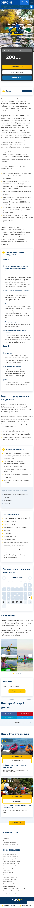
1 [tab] (13, 673)
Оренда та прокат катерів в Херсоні (13, 893)
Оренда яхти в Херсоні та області (12, 890)
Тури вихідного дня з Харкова (11, 865)
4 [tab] (20, 673)
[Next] (30, 655)
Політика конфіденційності (10, 844)
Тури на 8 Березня (8, 872)
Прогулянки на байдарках (10, 884)
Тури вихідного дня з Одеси (11, 859)
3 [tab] (18, 673)
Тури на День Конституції (10, 877)
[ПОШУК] (27, 2)
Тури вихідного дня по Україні (11, 854)
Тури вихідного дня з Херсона (11, 861)
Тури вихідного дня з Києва (10, 856)
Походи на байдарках (9, 886)
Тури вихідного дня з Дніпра (11, 863)
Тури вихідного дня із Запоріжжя (12, 868)
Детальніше (31, 6)
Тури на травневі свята (9, 874)
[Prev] (4, 655)
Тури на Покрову (7, 881)
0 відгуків (23, 37)
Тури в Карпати (7, 870)
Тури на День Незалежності (10, 879)
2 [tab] (16, 673)
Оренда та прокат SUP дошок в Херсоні (14, 888)
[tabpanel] (17, 655)
